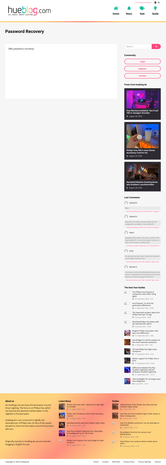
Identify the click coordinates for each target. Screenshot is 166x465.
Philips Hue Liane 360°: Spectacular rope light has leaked (85, 405)
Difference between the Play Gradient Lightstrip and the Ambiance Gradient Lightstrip (144, 370)
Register (143, 68)
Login (142, 61)
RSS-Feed (116, 462)
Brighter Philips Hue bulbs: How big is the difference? (145, 332)
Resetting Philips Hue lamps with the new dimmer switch (145, 323)
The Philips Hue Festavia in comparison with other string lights (144, 294)
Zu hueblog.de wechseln (143, 2)
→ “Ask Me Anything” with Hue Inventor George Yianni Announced (142, 211)
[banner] (29, 10)
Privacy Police (129, 462)
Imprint (158, 462)
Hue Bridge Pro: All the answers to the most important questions (146, 341)
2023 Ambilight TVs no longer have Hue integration (146, 380)
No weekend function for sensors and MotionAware (135, 433)
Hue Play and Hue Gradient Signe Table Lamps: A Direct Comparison (140, 415)
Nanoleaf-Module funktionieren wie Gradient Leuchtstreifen (142, 183)
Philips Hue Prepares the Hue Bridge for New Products (85, 441)
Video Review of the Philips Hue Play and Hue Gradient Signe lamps (138, 405)
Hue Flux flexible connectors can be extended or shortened (139, 424)
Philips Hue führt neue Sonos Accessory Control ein (141, 151)
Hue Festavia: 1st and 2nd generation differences (142, 304)
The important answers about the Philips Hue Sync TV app (146, 314)
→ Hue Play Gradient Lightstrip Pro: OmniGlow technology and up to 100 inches (142, 246)
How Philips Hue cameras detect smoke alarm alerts (138, 442)
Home (96, 462)
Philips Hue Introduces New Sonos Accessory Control (85, 415)
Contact (142, 75)
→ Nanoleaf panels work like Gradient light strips (141, 262)
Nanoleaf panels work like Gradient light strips (86, 423)
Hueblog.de (30, 441)
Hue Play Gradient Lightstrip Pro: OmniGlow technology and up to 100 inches (84, 432)
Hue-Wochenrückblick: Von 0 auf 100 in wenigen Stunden (142, 111)
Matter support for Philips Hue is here (145, 360)
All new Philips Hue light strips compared (144, 350)
